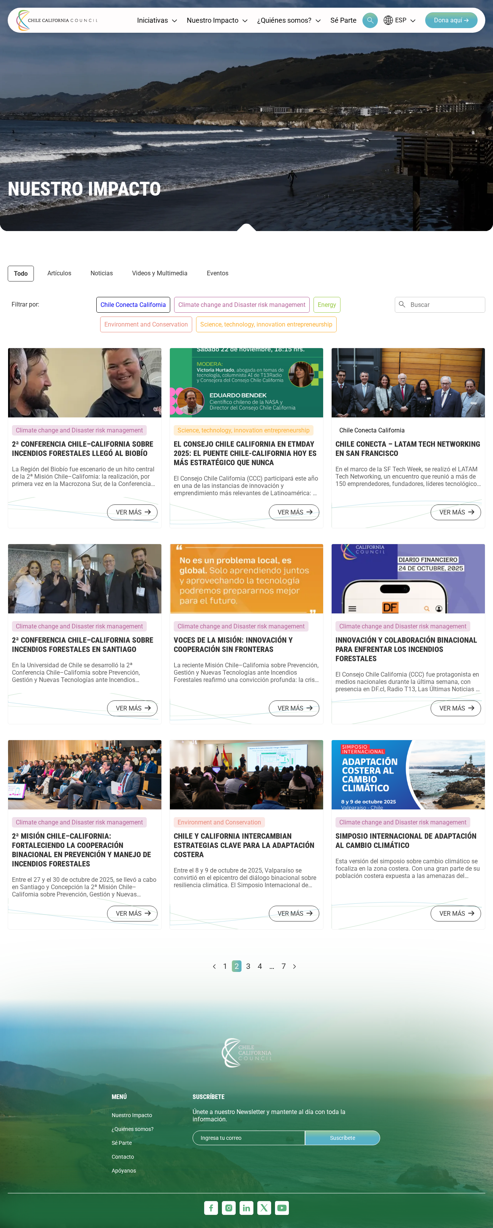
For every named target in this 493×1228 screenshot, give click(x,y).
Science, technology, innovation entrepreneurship (266, 324)
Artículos (59, 273)
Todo (21, 273)
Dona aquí (449, 20)
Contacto (123, 1157)
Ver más (129, 512)
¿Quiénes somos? (284, 20)
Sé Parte (343, 20)
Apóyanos (124, 1171)
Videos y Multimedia (160, 273)
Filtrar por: (25, 304)
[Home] (56, 20)
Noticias (102, 273)
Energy (327, 304)
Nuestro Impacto (212, 20)
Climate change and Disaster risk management (241, 304)
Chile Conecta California (133, 304)
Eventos (217, 273)
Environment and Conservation (146, 324)
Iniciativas (152, 20)
